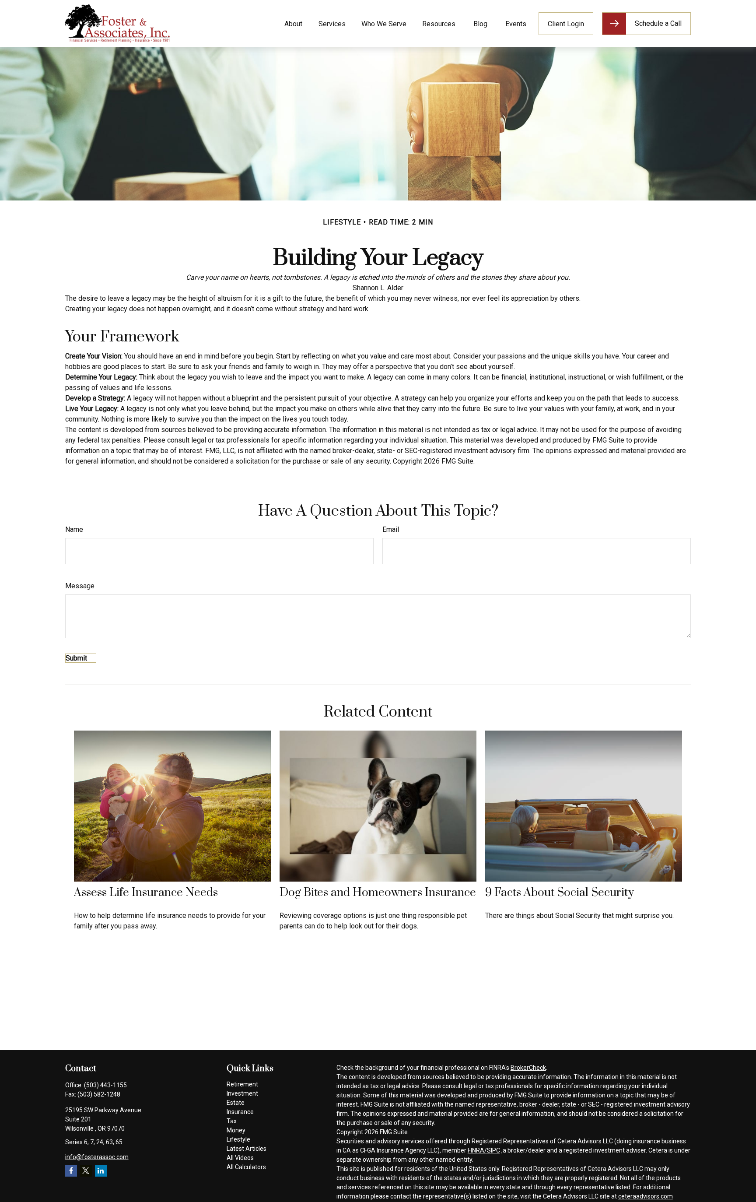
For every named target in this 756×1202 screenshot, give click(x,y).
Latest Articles (246, 1148)
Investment (242, 1093)
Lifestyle (238, 1139)
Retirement (242, 1084)
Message (79, 586)
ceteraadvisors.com (645, 1196)
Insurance (240, 1111)
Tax (232, 1121)
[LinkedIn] (101, 1171)
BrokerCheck (528, 1067)
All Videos (240, 1157)
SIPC (493, 1150)
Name (74, 529)
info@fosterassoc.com (97, 1156)
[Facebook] (71, 1171)
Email (390, 529)
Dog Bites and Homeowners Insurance (378, 893)
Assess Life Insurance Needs (146, 893)
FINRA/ (477, 1150)
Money (236, 1130)
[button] (293, 24)
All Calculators (246, 1166)
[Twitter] (86, 1171)
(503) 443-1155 (105, 1085)
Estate (236, 1102)
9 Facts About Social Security (559, 893)
